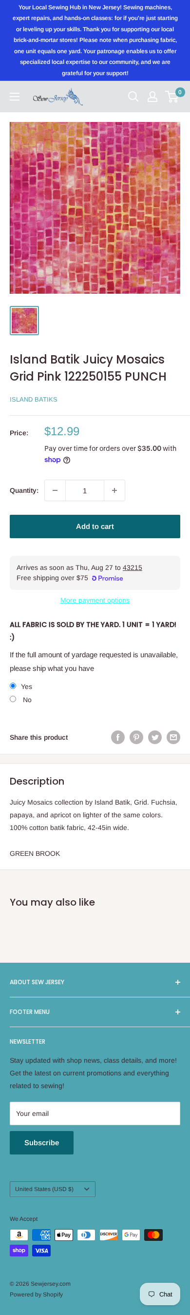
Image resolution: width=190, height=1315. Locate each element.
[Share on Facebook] (118, 737)
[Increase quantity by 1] (114, 490)
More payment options (95, 600)
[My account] (152, 96)
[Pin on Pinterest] (136, 737)
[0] (172, 96)
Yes (26, 686)
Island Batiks (33, 399)
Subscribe (41, 1142)
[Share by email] (173, 737)
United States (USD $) (44, 1189)
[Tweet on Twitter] (155, 737)
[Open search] (133, 96)
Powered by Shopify (36, 1294)
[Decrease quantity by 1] (55, 490)
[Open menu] (14, 97)
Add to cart (95, 526)
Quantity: (24, 490)
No (26, 700)
